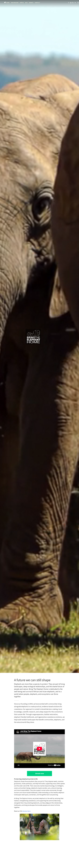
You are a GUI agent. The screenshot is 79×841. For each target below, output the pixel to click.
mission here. (26, 811)
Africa (22, 2)
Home (8, 2)
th (75, 2)
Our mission (14, 2)
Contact (37, 2)
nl (73, 2)
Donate (31, 2)
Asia (26, 2)
